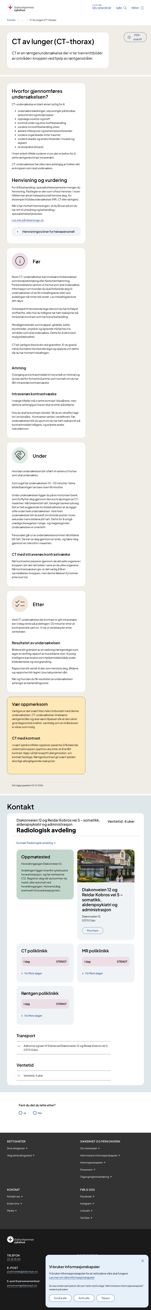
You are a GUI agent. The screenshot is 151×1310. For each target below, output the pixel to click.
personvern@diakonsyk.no (22, 1285)
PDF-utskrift (137, 37)
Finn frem (92, 930)
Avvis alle (84, 1298)
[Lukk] (142, 1260)
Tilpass (105, 1298)
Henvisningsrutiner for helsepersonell (48, 231)
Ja (24, 1113)
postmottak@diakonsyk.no (22, 1271)
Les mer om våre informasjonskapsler (72, 1277)
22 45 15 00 (13, 1259)
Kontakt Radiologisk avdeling (35, 842)
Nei (40, 1113)
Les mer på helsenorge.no (28, 220)
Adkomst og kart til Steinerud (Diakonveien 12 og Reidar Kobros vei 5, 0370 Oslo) (66, 1047)
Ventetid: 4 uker (33, 1075)
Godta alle (60, 1298)
